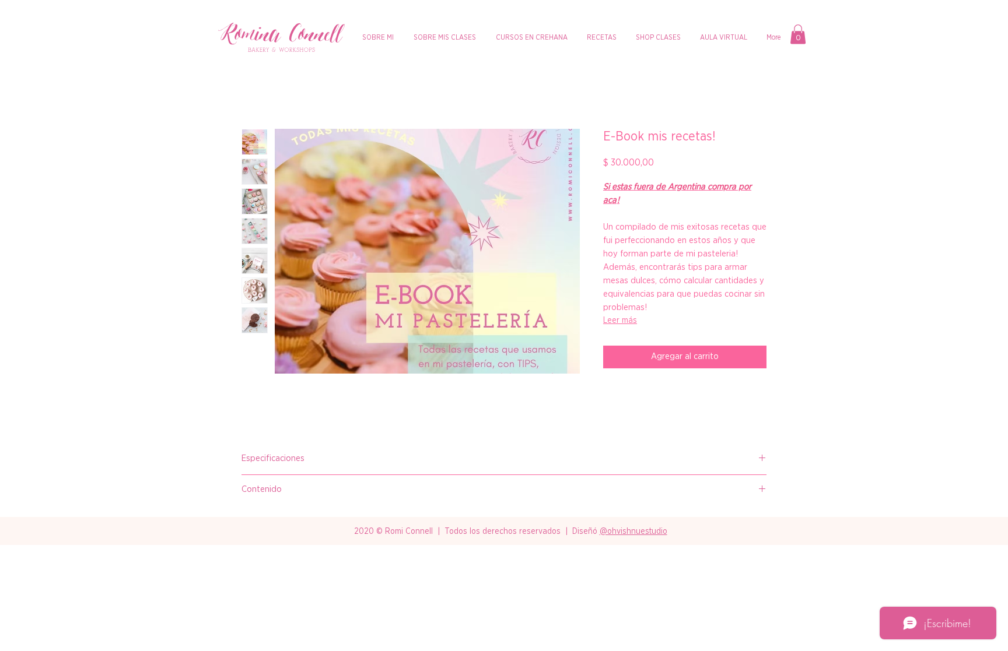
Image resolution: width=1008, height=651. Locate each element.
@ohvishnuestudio (633, 531)
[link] (798, 34)
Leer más (620, 320)
